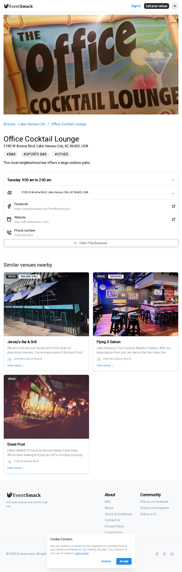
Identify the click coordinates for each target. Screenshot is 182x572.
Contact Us (112, 520)
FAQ (108, 501)
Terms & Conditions (118, 514)
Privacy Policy (114, 526)
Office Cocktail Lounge (68, 124)
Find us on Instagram (154, 508)
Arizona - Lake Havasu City (24, 124)
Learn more (82, 553)
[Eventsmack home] (23, 497)
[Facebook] (157, 554)
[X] (164, 554)
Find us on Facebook (154, 501)
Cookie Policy (114, 532)
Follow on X (148, 514)
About (109, 508)
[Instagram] (172, 554)
